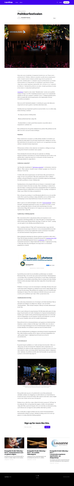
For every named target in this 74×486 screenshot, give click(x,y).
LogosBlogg (8, 2)
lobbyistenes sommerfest (38, 167)
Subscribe (66, 2)
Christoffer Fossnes (25, 17)
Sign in (60, 2)
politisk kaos (41, 240)
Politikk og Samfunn (21, 11)
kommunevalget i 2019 (51, 238)
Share (54, 18)
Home (17, 2)
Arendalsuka (20, 92)
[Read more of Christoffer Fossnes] (19, 18)
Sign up (37, 477)
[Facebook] (38, 475)
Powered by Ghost (66, 476)
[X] (36, 475)
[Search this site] (57, 2)
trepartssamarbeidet (46, 202)
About (21, 2)
